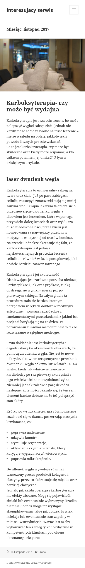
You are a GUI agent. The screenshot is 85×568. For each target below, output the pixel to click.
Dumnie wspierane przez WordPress (29, 562)
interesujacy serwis (30, 10)
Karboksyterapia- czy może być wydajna (37, 106)
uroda (42, 552)
